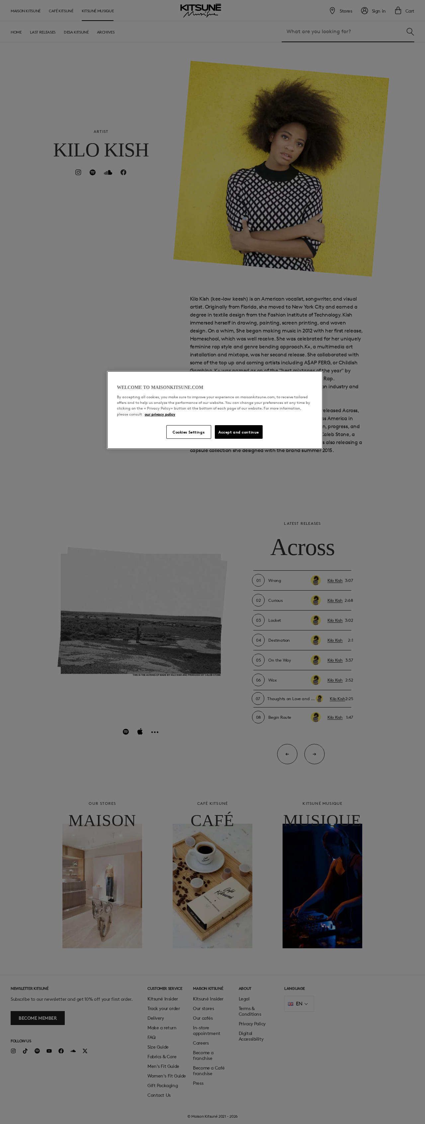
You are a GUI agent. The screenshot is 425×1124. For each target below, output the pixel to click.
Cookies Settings (189, 431)
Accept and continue (238, 431)
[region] (215, 410)
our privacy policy (160, 414)
